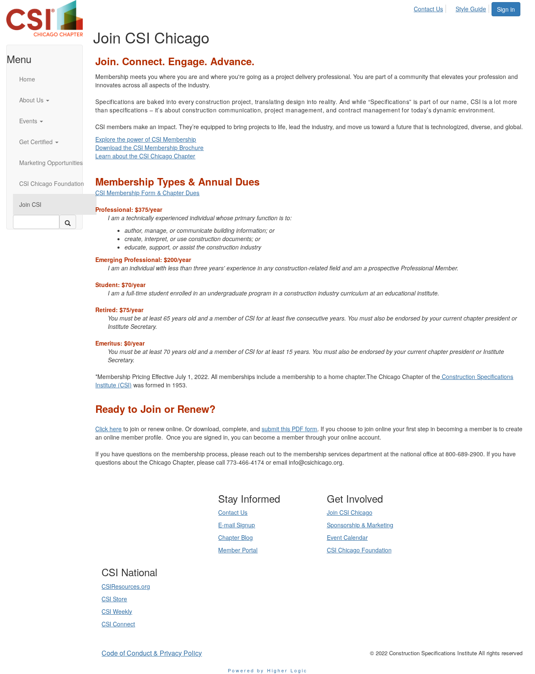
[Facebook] (164, 542)
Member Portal (237, 550)
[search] (67, 222)
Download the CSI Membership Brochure (149, 147)
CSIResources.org (126, 586)
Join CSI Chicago (349, 512)
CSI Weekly (117, 611)
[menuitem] (430, 7)
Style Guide (471, 9)
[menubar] (452, 7)
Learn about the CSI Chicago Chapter (145, 156)
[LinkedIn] (144, 542)
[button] (55, 99)
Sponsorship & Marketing (360, 525)
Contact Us (428, 9)
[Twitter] (154, 542)
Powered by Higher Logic (268, 670)
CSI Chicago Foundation (359, 550)
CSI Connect (118, 624)
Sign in (506, 9)
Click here (108, 429)
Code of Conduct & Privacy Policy (152, 653)
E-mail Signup (236, 525)
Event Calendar (347, 537)
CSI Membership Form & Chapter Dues (147, 192)
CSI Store (114, 599)
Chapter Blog (235, 537)
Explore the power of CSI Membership (145, 139)
